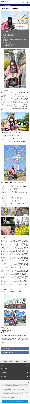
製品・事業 (4, 368)
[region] (15, 392)
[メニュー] (27, 2)
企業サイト (4, 365)
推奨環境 (3, 376)
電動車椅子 (18, 361)
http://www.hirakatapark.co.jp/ (7, 332)
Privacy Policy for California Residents (10, 397)
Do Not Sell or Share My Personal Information (15, 401)
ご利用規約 (4, 372)
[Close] (28, 382)
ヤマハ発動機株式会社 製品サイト (8, 361)
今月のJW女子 (24, 361)
